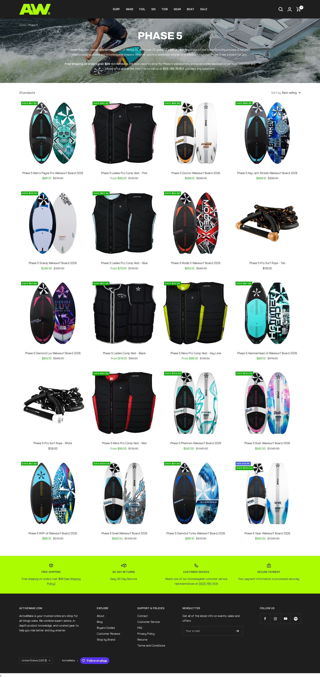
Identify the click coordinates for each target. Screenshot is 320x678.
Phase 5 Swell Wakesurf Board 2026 (124, 533)
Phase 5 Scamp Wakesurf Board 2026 (53, 263)
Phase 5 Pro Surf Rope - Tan (267, 263)
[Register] (237, 631)
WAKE (129, 9)
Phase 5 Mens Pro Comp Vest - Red (124, 443)
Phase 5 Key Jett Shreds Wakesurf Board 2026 (267, 173)
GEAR (177, 9)
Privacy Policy (146, 634)
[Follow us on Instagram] (275, 619)
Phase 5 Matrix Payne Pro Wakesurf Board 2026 (52, 173)
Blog (100, 622)
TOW (164, 9)
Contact (142, 616)
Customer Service (148, 622)
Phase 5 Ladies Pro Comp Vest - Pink (124, 173)
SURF (116, 9)
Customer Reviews (108, 634)
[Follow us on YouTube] (285, 619)
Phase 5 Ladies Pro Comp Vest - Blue (124, 263)
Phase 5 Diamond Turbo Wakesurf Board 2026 (195, 533)
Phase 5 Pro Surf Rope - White (53, 443)
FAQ (139, 628)
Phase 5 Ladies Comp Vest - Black (124, 353)
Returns (142, 640)
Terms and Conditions (151, 645)
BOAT (190, 9)
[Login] (289, 9)
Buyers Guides (106, 628)
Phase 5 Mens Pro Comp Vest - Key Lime (196, 353)
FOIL (142, 9)
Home (22, 25)
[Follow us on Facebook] (265, 619)
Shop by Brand (106, 640)
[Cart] (298, 9)
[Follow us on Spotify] (296, 619)
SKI (153, 9)
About (100, 616)
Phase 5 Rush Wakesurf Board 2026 (267, 443)
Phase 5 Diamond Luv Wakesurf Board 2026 (53, 353)
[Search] (281, 9)
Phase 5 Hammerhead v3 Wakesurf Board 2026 (267, 353)
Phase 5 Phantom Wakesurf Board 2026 (195, 443)
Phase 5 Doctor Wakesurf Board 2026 (195, 173)
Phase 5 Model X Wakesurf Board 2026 (195, 263)
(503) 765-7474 (208, 584)
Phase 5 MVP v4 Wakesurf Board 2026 (53, 533)
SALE (203, 9)
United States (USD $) (34, 660)
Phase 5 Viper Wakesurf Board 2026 (267, 533)
